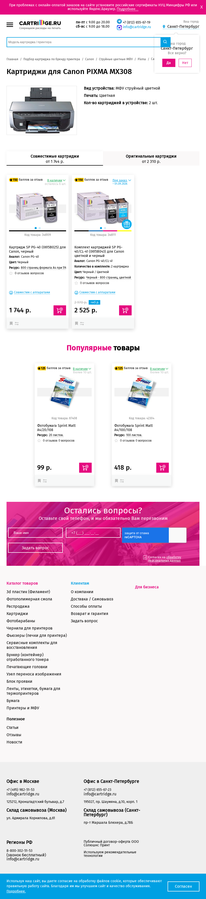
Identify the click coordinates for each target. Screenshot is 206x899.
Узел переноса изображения (34, 674)
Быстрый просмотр (38, 209)
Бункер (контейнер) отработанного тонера (28, 657)
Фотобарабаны (21, 620)
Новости (14, 742)
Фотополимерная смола (29, 599)
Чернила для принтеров (30, 628)
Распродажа (18, 606)
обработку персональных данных (164, 559)
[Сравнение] (17, 323)
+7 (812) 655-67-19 (136, 22)
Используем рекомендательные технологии (110, 854)
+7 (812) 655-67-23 (97, 790)
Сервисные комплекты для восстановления (32, 645)
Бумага (13, 700)
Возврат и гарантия (89, 613)
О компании (82, 591)
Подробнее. (16, 891)
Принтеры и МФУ (23, 708)
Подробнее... (127, 9)
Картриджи (17, 613)
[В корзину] (85, 468)
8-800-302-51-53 (19, 851)
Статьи (13, 727)
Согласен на (164, 559)
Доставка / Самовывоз (92, 599)
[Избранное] (12, 323)
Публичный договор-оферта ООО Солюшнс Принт (111, 843)
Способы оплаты (86, 606)
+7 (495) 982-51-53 (20, 790)
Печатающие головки (27, 666)
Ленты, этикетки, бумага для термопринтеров (33, 691)
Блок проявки (19, 681)
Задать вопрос (84, 620)
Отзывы (14, 734)
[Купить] (60, 310)
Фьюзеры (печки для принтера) (37, 635)
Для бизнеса (147, 587)
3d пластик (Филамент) (28, 591)
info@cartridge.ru (137, 27)
